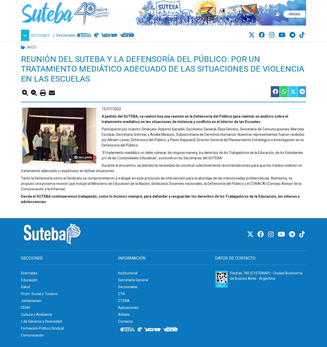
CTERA (124, 301)
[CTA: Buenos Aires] (127, 35)
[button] (36, 35)
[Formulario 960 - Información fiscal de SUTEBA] (221, 279)
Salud (25, 287)
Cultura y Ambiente (36, 314)
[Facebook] (262, 35)
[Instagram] (272, 35)
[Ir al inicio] (65, 12)
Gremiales (29, 273)
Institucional (127, 273)
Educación (29, 280)
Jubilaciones (31, 301)
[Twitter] (252, 35)
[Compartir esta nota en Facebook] (274, 91)
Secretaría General (133, 280)
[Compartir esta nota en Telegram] (301, 91)
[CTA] (109, 35)
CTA (121, 294)
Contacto (125, 321)
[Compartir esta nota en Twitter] (292, 91)
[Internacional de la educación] (96, 35)
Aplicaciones (128, 308)
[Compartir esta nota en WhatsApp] (283, 91)
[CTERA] (84, 35)
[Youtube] (282, 35)
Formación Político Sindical (42, 328)
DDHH (25, 308)
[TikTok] (302, 35)
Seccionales (66, 35)
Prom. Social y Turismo (39, 294)
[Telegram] (293, 35)
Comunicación (32, 335)
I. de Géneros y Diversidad (41, 321)
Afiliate (124, 314)
